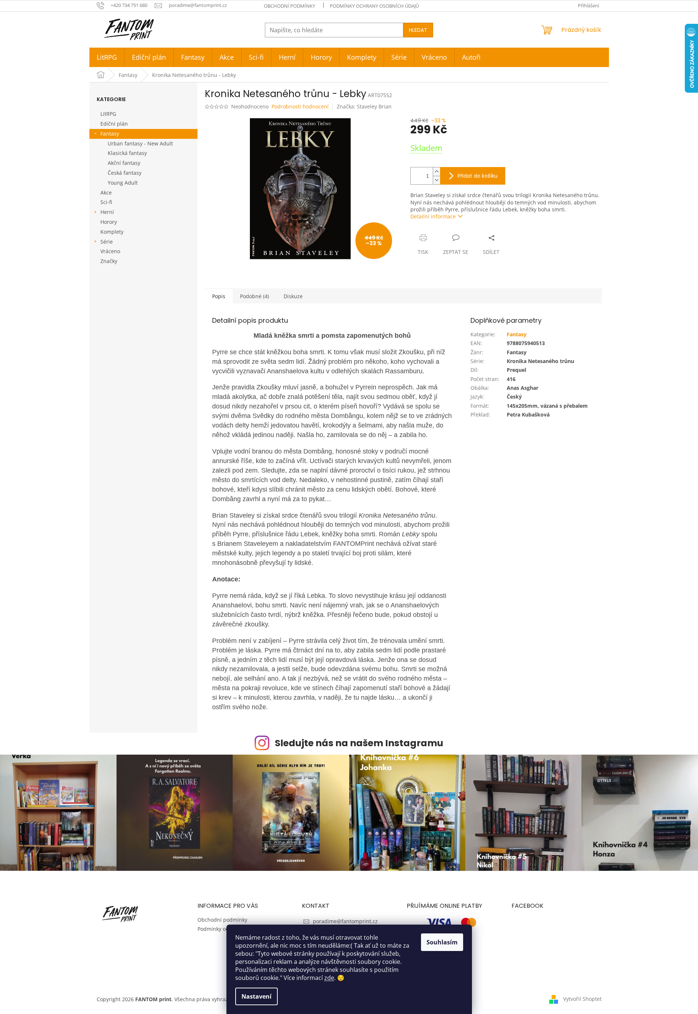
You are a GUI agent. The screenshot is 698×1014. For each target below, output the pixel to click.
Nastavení (256, 996)
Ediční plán (114, 123)
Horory (108, 221)
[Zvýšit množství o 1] (436, 171)
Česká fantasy (124, 172)
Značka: (364, 106)
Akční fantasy (124, 162)
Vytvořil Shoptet (582, 998)
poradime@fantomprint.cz (345, 921)
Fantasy (109, 133)
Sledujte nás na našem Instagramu (359, 743)
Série (106, 241)
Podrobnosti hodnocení (300, 106)
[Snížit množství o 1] (436, 180)
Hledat (418, 30)
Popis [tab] (218, 296)
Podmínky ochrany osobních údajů (374, 6)
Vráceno (110, 251)
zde (329, 978)
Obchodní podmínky (289, 6)
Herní (107, 211)
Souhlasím (442, 942)
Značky (108, 261)
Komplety (111, 231)
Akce (106, 192)
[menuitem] (106, 57)
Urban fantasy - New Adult (140, 143)
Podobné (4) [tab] (254, 296)
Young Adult (123, 182)
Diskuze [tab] (293, 296)
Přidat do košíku (478, 176)
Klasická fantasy (127, 152)
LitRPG (108, 113)
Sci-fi (106, 202)
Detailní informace (433, 216)
